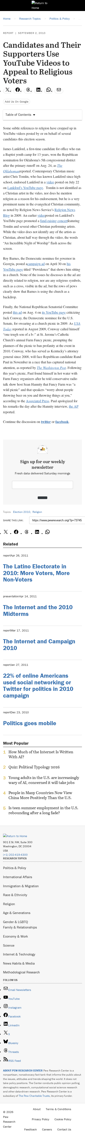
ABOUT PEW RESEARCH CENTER (23, 1070)
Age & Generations (16, 913)
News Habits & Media (19, 963)
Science (8, 945)
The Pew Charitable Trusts (34, 1096)
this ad (17, 312)
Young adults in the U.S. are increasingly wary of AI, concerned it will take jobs (43, 780)
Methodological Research (21, 972)
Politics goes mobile (29, 723)
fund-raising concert (54, 220)
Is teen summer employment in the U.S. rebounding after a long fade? (43, 810)
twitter (46, 421)
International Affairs (17, 877)
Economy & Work (15, 936)
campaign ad (36, 263)
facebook (62, 421)
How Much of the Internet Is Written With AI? (40, 754)
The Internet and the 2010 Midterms (38, 610)
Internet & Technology (19, 954)
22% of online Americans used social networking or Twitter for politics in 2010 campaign (38, 685)
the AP (73, 406)
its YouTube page (54, 312)
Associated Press (37, 401)
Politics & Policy (14, 868)
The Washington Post (51, 367)
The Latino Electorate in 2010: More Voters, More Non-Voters (36, 573)
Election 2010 (21, 512)
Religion (37, 512)
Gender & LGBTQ (15, 922)
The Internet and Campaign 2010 (39, 644)
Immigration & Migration (21, 886)
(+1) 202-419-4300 (15, 855)
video (50, 182)
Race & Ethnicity (15, 895)
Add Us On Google (16, 101)
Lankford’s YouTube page (25, 187)
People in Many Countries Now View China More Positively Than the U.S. (40, 795)
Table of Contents (18, 114)
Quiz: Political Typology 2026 (34, 767)
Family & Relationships (20, 927)
